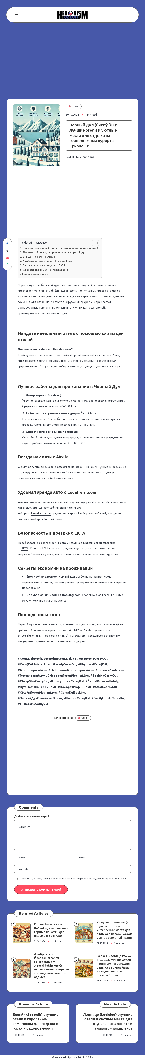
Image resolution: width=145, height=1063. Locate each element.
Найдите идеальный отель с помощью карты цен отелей (60, 248)
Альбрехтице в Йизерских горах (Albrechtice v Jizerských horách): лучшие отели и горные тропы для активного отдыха (51, 965)
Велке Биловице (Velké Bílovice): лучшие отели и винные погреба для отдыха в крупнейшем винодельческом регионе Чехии (114, 965)
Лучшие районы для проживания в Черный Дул (54, 252)
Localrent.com (41, 513)
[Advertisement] (72, 61)
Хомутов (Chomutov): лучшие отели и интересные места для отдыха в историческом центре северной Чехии (114, 930)
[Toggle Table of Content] (94, 243)
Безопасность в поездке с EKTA (44, 265)
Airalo (36, 467)
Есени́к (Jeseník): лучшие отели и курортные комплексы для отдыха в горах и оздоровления (35, 1021)
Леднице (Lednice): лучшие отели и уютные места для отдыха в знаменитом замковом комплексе (108, 1021)
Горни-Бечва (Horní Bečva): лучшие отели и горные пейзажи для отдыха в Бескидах (51, 930)
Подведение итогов (35, 274)
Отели (75, 106)
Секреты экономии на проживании (46, 270)
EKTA (24, 548)
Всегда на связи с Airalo (39, 257)
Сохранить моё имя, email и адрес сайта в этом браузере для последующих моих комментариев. (73, 878)
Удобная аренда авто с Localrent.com (48, 261)
